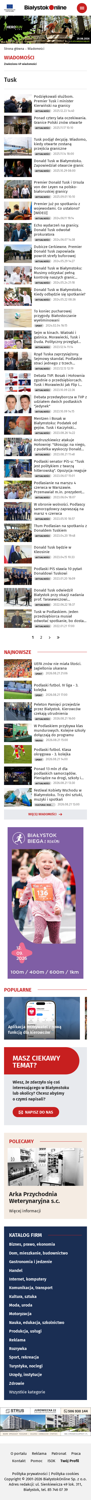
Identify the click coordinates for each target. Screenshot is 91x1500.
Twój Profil (69, 1461)
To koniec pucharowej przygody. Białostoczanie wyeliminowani (55, 316)
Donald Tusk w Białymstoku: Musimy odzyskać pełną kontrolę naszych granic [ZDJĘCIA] (58, 273)
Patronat (59, 1453)
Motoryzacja (20, 1313)
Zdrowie (16, 1383)
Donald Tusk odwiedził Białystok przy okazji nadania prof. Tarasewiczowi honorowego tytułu (59, 595)
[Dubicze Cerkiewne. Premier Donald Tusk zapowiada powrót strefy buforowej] (18, 253)
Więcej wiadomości (42, 814)
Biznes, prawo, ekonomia (32, 1244)
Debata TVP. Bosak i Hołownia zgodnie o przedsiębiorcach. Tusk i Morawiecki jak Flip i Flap (59, 380)
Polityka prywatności (30, 1473)
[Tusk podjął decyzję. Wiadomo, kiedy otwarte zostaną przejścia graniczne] (18, 146)
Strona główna (14, 49)
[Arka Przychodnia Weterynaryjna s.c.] (45, 1167)
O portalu (19, 1453)
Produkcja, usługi (25, 1331)
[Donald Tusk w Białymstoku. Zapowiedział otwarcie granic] (18, 168)
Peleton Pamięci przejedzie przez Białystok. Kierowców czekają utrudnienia (57, 709)
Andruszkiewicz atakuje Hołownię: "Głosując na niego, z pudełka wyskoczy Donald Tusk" (59, 444)
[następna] (50, 637)
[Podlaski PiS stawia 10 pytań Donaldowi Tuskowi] (18, 576)
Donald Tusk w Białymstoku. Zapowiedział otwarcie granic (59, 163)
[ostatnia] (58, 637)
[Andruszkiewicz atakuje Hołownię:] (18, 447)
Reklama (17, 1340)
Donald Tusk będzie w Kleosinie (52, 549)
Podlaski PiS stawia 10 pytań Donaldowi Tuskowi (58, 571)
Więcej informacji (25, 1211)
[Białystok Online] (45, 8)
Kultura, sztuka (23, 1296)
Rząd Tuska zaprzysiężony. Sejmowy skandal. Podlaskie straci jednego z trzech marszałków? (58, 358)
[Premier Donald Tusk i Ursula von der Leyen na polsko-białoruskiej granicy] (18, 189)
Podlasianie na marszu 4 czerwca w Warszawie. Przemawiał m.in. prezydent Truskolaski (58, 487)
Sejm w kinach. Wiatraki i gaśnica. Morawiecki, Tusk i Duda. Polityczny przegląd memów (57, 337)
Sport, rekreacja (24, 1357)
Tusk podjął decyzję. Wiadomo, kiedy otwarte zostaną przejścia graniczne (60, 144)
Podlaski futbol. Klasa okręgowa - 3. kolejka (52, 751)
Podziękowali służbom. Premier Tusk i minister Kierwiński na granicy (54, 101)
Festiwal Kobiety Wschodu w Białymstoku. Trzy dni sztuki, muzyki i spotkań (58, 795)
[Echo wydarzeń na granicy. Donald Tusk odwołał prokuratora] (18, 232)
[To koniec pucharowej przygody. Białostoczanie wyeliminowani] (18, 318)
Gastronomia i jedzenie (30, 1261)
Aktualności (42, 111)
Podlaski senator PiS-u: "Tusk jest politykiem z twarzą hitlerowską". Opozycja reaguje (60, 466)
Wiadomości (36, 49)
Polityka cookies (65, 1473)
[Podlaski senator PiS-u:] (18, 468)
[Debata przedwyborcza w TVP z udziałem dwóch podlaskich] (18, 404)
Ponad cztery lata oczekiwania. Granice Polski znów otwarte (60, 120)
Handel (15, 1270)
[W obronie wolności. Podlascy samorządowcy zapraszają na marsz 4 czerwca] (18, 511)
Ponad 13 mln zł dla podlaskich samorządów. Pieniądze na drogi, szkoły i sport (57, 773)
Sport (38, 326)
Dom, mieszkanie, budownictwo (38, 1253)
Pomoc (36, 1461)
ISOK (51, 1461)
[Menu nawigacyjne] (82, 8)
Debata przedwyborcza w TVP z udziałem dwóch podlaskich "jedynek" (60, 401)
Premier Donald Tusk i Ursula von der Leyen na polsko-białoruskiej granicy (59, 187)
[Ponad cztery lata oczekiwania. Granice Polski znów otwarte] (18, 125)
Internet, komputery (27, 1279)
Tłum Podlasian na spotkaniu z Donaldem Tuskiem (60, 528)
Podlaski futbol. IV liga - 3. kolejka (56, 687)
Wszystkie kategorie (27, 1392)
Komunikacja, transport (31, 1287)
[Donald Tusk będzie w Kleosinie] (18, 554)
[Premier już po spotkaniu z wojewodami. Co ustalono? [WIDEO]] (18, 211)
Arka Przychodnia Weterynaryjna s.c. (34, 1197)
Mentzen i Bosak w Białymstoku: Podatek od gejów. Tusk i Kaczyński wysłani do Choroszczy (55, 423)
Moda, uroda (20, 1305)
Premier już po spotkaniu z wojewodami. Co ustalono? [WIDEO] (57, 208)
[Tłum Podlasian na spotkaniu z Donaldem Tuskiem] (18, 533)
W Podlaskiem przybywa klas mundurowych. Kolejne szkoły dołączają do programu (59, 730)
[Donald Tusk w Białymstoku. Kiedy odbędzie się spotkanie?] (18, 296)
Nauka (38, 740)
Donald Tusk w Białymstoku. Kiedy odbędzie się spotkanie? (59, 292)
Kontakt (19, 1461)
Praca (76, 1453)
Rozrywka (18, 1348)
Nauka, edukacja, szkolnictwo (36, 1322)
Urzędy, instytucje (25, 1374)
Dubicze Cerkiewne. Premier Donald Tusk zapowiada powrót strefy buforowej (58, 251)
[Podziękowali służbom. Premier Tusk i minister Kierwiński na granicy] (18, 103)
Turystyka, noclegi (26, 1366)
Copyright (12, 1479)
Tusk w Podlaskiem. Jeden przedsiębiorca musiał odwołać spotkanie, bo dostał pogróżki (59, 616)
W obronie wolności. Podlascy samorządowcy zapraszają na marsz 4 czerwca (59, 509)
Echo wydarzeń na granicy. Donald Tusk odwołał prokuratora (56, 230)
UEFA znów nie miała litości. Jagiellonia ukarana (57, 666)
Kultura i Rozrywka (45, 805)
